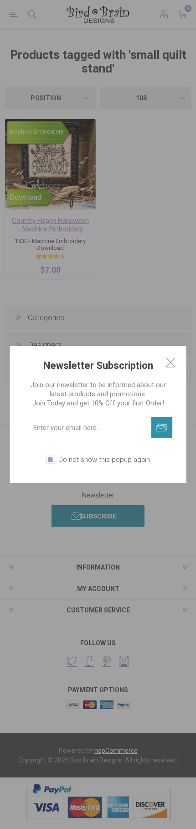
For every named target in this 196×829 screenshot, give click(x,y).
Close (170, 362)
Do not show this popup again (104, 460)
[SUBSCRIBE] (162, 427)
